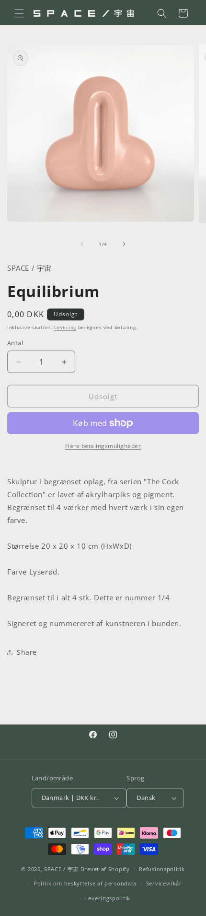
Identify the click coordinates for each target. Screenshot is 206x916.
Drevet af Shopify (105, 868)
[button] (19, 13)
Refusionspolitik (161, 869)
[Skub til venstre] (81, 244)
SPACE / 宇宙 (61, 868)
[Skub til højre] (124, 244)
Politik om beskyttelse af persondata (85, 883)
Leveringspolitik (107, 898)
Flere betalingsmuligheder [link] (103, 446)
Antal (15, 343)
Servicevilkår (164, 883)
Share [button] (27, 652)
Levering (65, 327)
